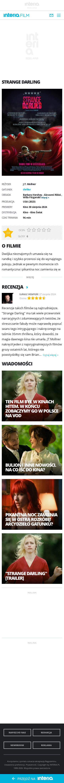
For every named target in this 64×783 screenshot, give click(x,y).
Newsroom (17, 745)
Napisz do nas (17, 732)
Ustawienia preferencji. (14, 764)
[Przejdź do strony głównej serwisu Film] (24, 15)
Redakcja (46, 732)
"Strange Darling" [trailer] (26, 575)
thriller (27, 189)
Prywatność (31, 764)
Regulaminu (50, 761)
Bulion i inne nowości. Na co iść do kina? (30, 467)
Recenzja (13, 287)
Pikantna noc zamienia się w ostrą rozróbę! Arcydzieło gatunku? (31, 519)
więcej (44, 197)
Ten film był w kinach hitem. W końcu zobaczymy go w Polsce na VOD (31, 408)
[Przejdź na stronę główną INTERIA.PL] (12, 15)
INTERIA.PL (55, 764)
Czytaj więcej (50, 354)
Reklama (46, 745)
